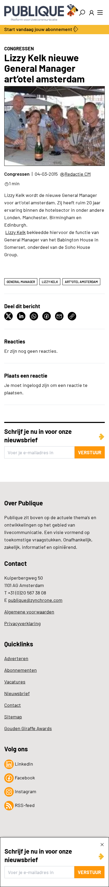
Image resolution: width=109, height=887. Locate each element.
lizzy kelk (50, 282)
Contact (12, 705)
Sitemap (13, 717)
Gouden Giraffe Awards (28, 728)
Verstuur (89, 872)
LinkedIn (23, 764)
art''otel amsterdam (81, 282)
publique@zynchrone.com (35, 600)
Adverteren (16, 658)
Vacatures (14, 682)
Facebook (24, 777)
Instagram (25, 791)
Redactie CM (78, 174)
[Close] (102, 844)
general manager (21, 282)
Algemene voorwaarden (29, 612)
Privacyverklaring (22, 623)
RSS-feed (24, 805)
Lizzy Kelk (15, 232)
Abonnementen (20, 670)
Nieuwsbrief (17, 693)
